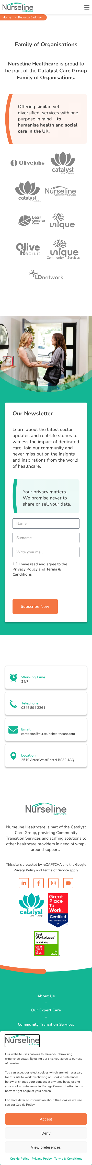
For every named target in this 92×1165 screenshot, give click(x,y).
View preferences (46, 1147)
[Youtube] (68, 883)
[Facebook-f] (38, 883)
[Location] (13, 756)
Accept (46, 1119)
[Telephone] (13, 704)
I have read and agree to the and (40, 569)
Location (28, 755)
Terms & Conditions (68, 1159)
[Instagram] (53, 883)
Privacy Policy (42, 1159)
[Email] (13, 730)
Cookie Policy (19, 1159)
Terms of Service (56, 870)
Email (25, 729)
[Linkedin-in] (24, 883)
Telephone (30, 703)
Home (7, 17)
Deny (46, 1133)
